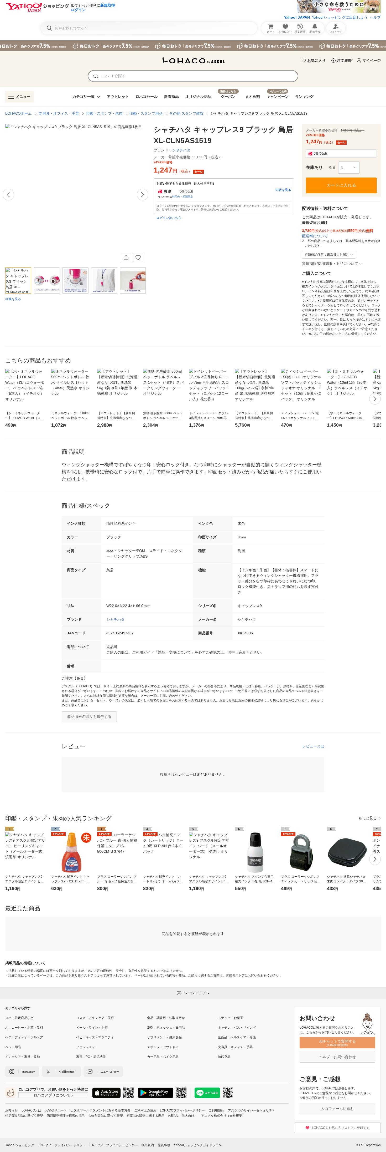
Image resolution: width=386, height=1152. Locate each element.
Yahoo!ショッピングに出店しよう (340, 17)
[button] (349, 167)
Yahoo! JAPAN (297, 17)
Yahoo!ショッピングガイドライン (198, 1145)
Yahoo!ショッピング (19, 1145)
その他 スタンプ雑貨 (186, 113)
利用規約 (147, 1145)
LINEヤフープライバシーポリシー (62, 1145)
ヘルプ (375, 17)
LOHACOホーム (18, 113)
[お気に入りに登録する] (138, 257)
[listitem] (40, 1017)
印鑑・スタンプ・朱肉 (104, 113)
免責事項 (164, 1145)
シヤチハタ (115, 619)
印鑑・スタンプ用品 (146, 113)
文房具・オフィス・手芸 (59, 113)
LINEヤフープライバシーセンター (114, 1145)
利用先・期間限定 (182, 196)
